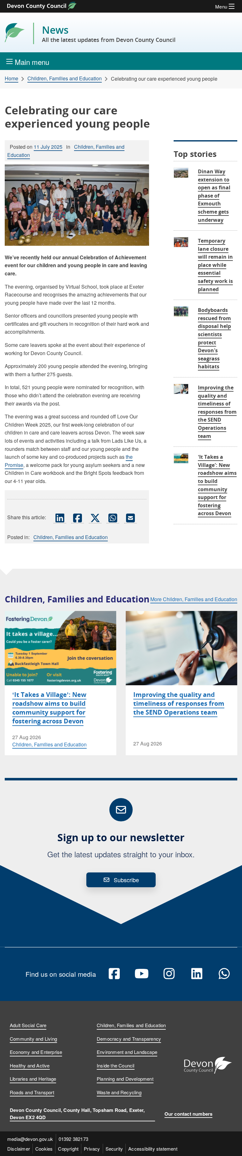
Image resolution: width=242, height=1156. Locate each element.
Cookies (44, 1148)
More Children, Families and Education (193, 599)
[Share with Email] (130, 517)
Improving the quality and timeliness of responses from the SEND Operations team (217, 412)
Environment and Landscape (127, 1052)
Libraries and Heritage (33, 1078)
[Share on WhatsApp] (113, 517)
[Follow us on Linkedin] (196, 974)
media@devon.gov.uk (30, 1139)
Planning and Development (125, 1078)
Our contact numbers (188, 1113)
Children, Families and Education (64, 78)
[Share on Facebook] (77, 517)
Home (11, 78)
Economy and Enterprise (36, 1052)
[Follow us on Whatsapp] (224, 974)
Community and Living (33, 1038)
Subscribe (126, 880)
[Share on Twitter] (95, 517)
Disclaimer (18, 1148)
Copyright (68, 1148)
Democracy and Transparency (129, 1038)
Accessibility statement (152, 1148)
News (109, 33)
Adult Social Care (28, 1025)
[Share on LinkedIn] (60, 517)
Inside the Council (116, 1065)
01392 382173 (73, 1139)
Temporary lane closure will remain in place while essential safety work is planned (215, 265)
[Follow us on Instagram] (169, 974)
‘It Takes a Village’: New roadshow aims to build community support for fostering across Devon (49, 707)
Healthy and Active (30, 1065)
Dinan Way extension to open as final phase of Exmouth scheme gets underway (214, 195)
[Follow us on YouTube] (141, 974)
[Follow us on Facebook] (114, 974)
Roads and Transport (32, 1092)
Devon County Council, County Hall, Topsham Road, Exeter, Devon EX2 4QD (77, 1114)
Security (114, 1148)
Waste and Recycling (119, 1092)
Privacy (92, 1148)
